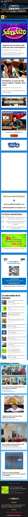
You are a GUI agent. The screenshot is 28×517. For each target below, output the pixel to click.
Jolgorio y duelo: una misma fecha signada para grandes (12, 416)
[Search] (26, 17)
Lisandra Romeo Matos (16, 50)
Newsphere (10, 515)
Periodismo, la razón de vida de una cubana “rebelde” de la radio (13, 83)
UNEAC (14, 315)
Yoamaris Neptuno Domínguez (9, 391)
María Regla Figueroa (17, 327)
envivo (14, 8)
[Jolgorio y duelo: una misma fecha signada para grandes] (14, 404)
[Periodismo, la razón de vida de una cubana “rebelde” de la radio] (14, 68)
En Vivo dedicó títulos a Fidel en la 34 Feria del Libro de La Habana (13, 445)
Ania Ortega (15, 309)
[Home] (3, 17)
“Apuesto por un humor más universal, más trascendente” (14, 46)
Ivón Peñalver (16, 419)
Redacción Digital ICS (17, 303)
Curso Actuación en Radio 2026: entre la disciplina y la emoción (13, 387)
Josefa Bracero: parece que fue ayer (16, 319)
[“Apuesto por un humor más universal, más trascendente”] (14, 33)
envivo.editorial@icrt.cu (14, 204)
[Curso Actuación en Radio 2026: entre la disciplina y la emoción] (14, 375)
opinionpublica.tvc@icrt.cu (14, 208)
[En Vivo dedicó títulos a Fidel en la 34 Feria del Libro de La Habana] (14, 432)
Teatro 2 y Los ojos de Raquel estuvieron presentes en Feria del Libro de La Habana (14, 474)
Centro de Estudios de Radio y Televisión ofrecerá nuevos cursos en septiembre (16, 223)
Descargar (14, 135)
